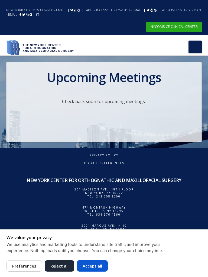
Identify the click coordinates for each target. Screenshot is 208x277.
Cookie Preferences (104, 163)
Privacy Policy (104, 155)
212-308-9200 (42, 10)
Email (60, 10)
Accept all (92, 266)
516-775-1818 (119, 10)
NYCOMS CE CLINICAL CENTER (174, 26)
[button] (195, 47)
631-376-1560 (190, 10)
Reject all (59, 266)
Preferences (24, 266)
